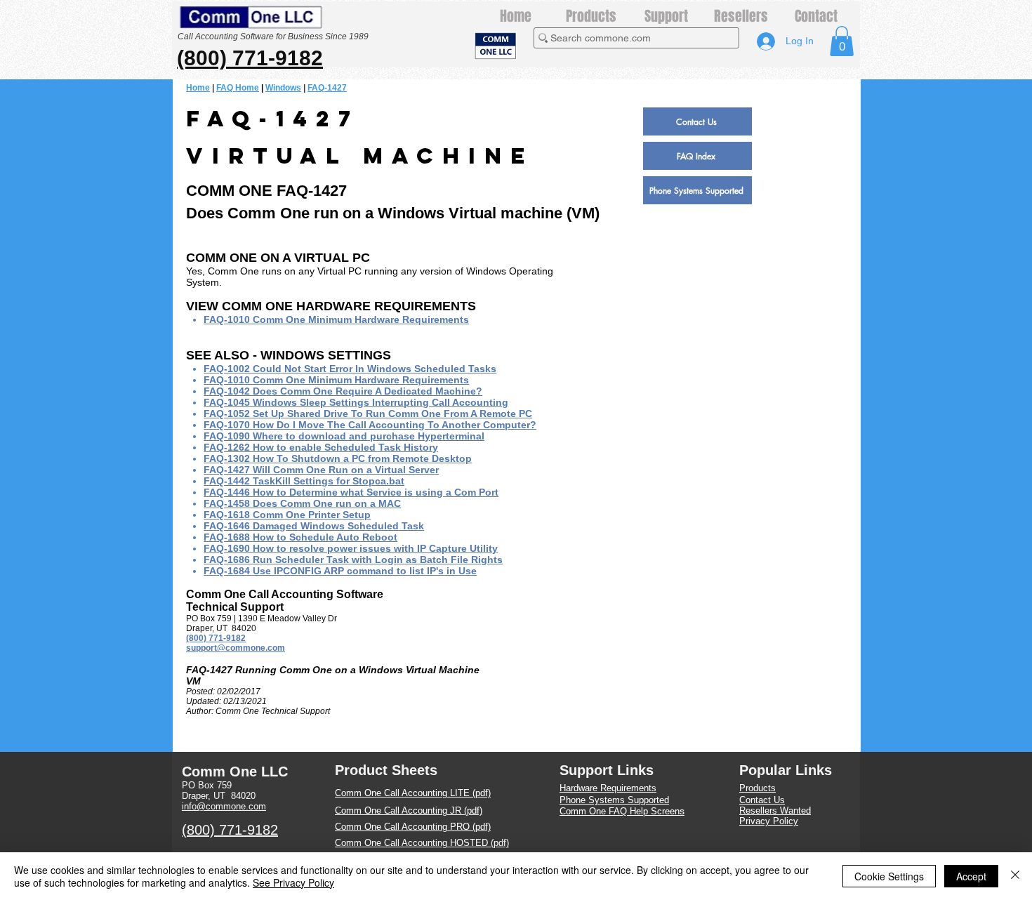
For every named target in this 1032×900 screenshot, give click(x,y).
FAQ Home (237, 88)
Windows (283, 88)
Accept (971, 876)
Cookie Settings (889, 876)
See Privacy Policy (293, 882)
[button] (841, 41)
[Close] (1015, 876)
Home (198, 88)
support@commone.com (235, 648)
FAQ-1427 (327, 88)
